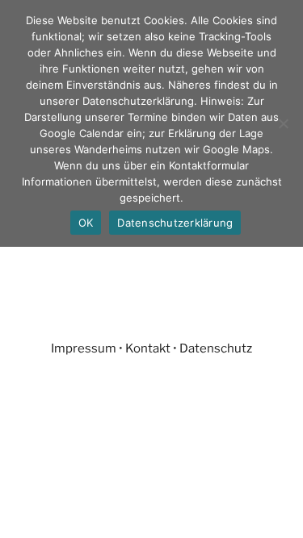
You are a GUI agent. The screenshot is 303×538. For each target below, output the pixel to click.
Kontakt (147, 348)
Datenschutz (215, 348)
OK (86, 222)
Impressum (83, 348)
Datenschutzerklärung (175, 222)
